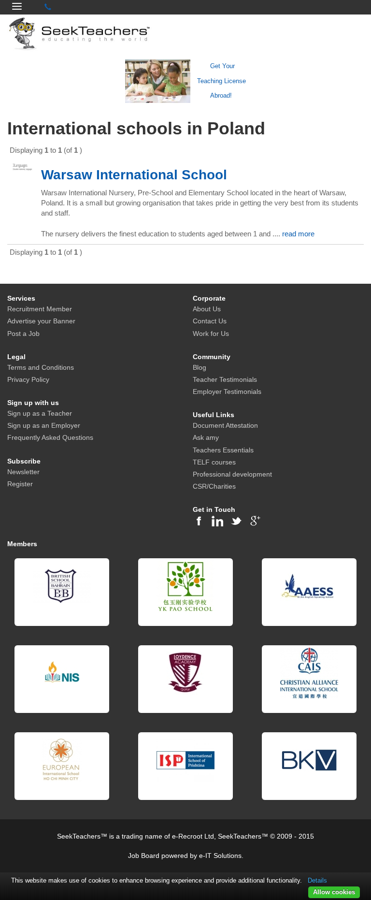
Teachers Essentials (223, 450)
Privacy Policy (28, 379)
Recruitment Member (39, 309)
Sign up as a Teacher (39, 413)
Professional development (232, 474)
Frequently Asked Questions (50, 437)
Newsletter (23, 472)
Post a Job (23, 333)
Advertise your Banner (41, 321)
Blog (199, 367)
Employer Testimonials (227, 391)
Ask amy (206, 437)
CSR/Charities (214, 486)
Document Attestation (225, 425)
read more (298, 234)
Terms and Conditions (40, 367)
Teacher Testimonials (225, 379)
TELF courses (214, 462)
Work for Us (211, 333)
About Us (207, 309)
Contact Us (210, 321)
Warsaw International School (134, 174)
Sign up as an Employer (43, 425)
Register (20, 484)
